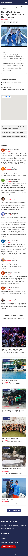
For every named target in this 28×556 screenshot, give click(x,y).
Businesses (8, 7)
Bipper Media (10, 528)
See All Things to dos (14, 510)
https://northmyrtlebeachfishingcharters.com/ (14, 89)
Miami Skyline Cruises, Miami (9, 380)
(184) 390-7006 (7, 87)
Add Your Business (9, 546)
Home (2, 7)
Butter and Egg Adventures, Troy (10, 438)
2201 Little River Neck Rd (9, 85)
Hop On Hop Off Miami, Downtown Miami (13, 410)
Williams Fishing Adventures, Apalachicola (13, 500)
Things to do (14, 19)
